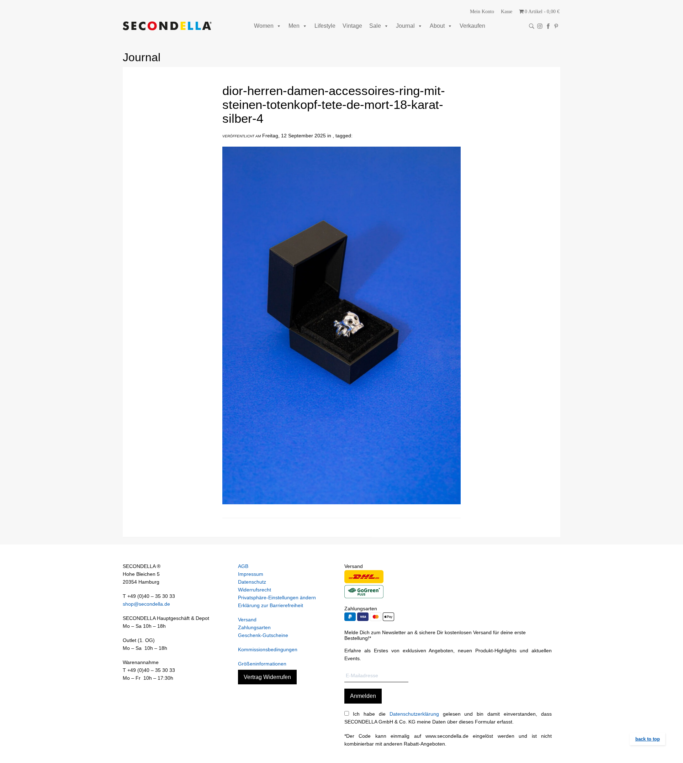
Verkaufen (472, 26)
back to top (647, 739)
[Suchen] (531, 26)
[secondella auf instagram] (539, 26)
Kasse (506, 11)
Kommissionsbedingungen (267, 649)
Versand (247, 619)
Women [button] (264, 26)
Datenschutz (252, 582)
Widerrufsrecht (254, 590)
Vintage (352, 26)
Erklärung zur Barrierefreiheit (270, 605)
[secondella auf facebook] (548, 26)
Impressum (250, 574)
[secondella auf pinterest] (556, 26)
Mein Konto (482, 11)
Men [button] (294, 26)
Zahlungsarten (254, 627)
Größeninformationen (262, 664)
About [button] (437, 26)
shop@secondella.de (146, 604)
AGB (243, 566)
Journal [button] (405, 26)
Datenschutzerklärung (414, 714)
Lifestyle (324, 26)
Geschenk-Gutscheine (263, 635)
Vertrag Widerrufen (267, 677)
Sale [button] (375, 26)
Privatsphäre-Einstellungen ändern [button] (277, 597)
